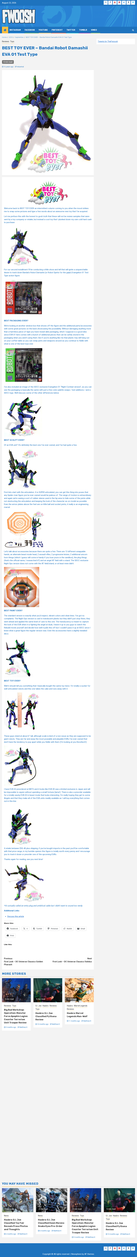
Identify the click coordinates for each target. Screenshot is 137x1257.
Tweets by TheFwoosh (108, 41)
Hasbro (46, 1006)
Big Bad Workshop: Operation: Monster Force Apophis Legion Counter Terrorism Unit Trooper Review (16, 1016)
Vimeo (94, 30)
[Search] (133, 30)
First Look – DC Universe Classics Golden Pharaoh (23, 961)
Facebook (30, 30)
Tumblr (83, 30)
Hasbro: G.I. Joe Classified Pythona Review (45, 1016)
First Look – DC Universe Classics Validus (72, 960)
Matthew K (23, 1027)
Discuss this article (15, 916)
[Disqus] (48, 1069)
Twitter (70, 30)
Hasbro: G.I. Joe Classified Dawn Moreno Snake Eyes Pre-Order (51, 1222)
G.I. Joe (38, 1006)
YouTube (43, 30)
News (6, 1216)
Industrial (20, 67)
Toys (12, 41)
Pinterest (57, 30)
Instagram (15, 30)
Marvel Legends (80, 1006)
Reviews (5, 41)
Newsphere (76, 1254)
